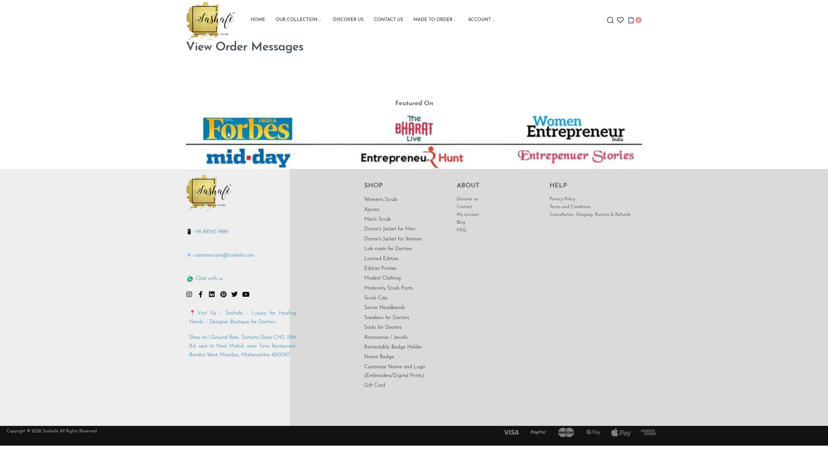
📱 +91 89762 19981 (207, 232)
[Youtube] (246, 294)
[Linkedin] (212, 294)
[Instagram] (189, 294)
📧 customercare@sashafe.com (220, 255)
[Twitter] (234, 294)
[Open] (620, 20)
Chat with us (209, 278)
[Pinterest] (223, 294)
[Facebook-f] (200, 294)
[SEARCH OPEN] (610, 20)
